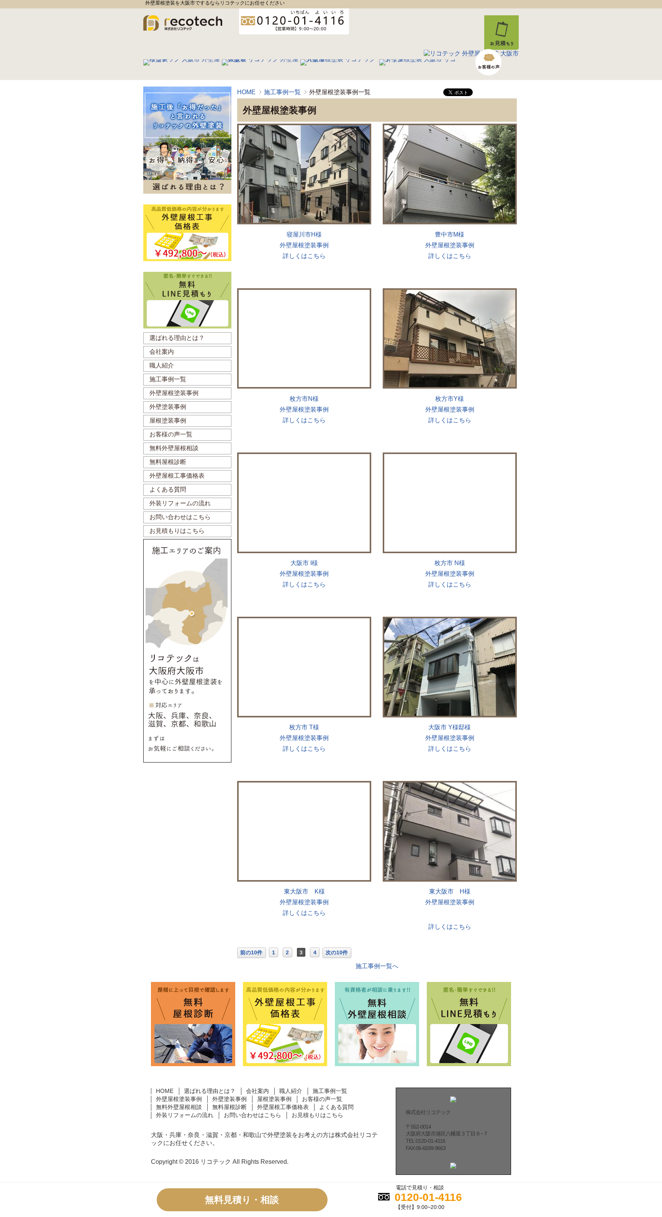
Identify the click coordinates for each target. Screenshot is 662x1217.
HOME (246, 92)
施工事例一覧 (282, 92)
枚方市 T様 (304, 727)
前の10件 (251, 952)
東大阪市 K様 (304, 891)
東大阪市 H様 (449, 891)
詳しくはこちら (304, 256)
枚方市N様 (304, 398)
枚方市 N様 (449, 563)
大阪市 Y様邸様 (449, 727)
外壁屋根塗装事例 (304, 245)
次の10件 (337, 952)
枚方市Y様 (449, 398)
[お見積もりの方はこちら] (652, 131)
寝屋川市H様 (304, 234)
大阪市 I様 (304, 563)
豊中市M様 (449, 234)
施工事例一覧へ (377, 966)
